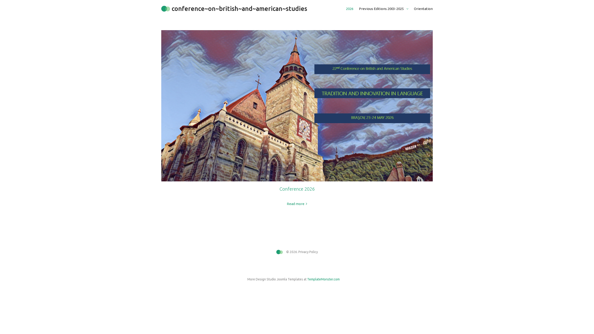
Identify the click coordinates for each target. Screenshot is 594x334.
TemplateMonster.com (323, 279)
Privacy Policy (308, 252)
